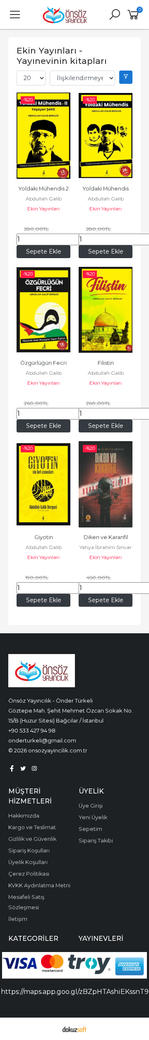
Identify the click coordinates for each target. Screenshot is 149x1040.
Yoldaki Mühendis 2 (43, 189)
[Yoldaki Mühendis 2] (43, 135)
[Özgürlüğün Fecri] (43, 310)
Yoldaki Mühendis (105, 189)
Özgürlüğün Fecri (43, 363)
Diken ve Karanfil (106, 537)
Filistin (106, 363)
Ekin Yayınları (43, 208)
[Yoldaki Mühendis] (105, 135)
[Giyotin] (43, 484)
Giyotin (43, 537)
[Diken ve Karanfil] (105, 484)
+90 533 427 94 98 (31, 730)
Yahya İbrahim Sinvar (105, 547)
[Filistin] (105, 310)
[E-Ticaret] (74, 1029)
